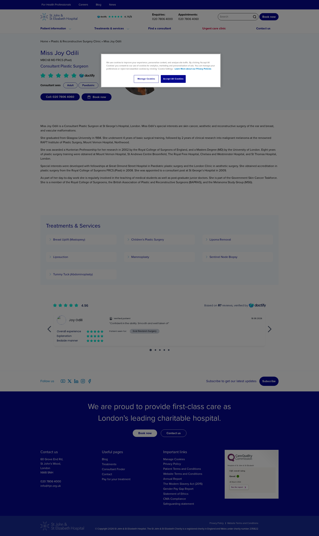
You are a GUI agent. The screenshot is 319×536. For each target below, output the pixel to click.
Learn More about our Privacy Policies (193, 68)
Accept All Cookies (173, 78)
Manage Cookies (146, 78)
